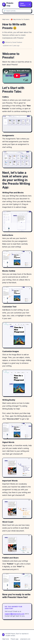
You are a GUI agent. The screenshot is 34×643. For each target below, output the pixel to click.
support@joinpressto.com (14, 614)
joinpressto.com (25, 639)
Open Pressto (25, 4)
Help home (5, 19)
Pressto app (14, 639)
